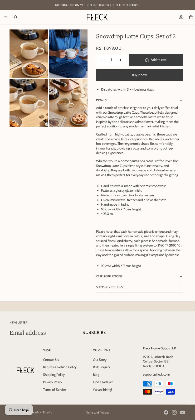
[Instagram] (174, 412)
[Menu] (5, 17)
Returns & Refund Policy (60, 367)
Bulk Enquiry (101, 367)
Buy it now (139, 75)
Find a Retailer (103, 382)
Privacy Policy (52, 382)
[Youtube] (182, 412)
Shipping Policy (54, 374)
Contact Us (51, 359)
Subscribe (94, 332)
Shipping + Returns (109, 287)
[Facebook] (166, 412)
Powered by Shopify (39, 412)
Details (101, 100)
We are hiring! (102, 389)
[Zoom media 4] (68, 103)
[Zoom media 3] (29, 103)
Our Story (100, 359)
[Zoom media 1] (29, 53)
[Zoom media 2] (68, 53)
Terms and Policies (97, 412)
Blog (96, 374)
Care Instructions (109, 276)
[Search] (15, 17)
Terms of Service (54, 389)
